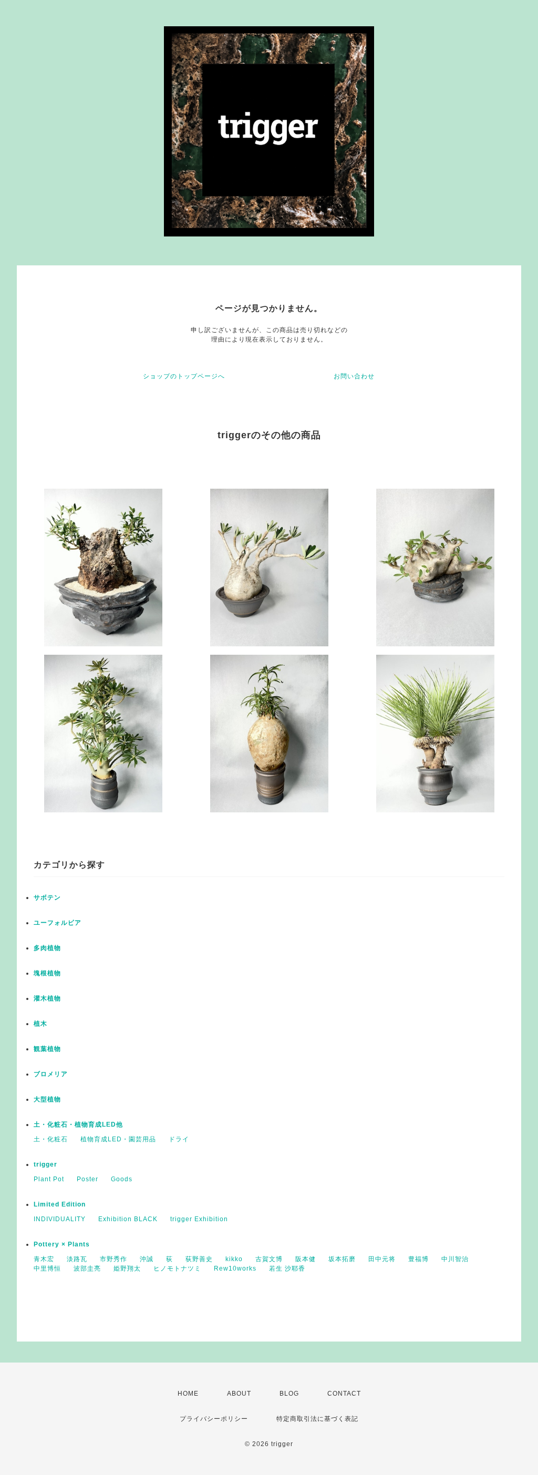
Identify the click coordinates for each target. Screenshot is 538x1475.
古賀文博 (269, 1259)
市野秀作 (113, 1259)
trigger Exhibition (199, 1219)
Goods (121, 1179)
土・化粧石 (51, 1139)
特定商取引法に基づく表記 (317, 1418)
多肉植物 (47, 948)
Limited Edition (60, 1204)
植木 (40, 1023)
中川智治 (455, 1259)
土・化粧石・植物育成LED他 (78, 1124)
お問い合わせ (354, 376)
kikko (234, 1259)
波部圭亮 (87, 1268)
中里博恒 (47, 1268)
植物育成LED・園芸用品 (118, 1139)
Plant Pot (49, 1179)
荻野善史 (199, 1259)
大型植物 (47, 1099)
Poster (87, 1179)
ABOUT (239, 1393)
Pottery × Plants (62, 1244)
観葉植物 (47, 1049)
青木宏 (44, 1259)
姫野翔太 (127, 1268)
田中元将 (382, 1259)
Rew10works (235, 1268)
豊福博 (418, 1259)
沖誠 (146, 1259)
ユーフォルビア (57, 922)
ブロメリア (51, 1074)
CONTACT (344, 1393)
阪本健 (305, 1259)
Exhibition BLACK (128, 1219)
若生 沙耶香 (287, 1268)
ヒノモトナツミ (177, 1268)
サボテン (47, 897)
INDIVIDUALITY (60, 1219)
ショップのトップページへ (184, 376)
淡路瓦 (77, 1259)
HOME (188, 1393)
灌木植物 (47, 998)
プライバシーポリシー (214, 1418)
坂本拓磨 (342, 1259)
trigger (45, 1164)
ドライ (179, 1139)
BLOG (289, 1393)
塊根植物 (47, 973)
